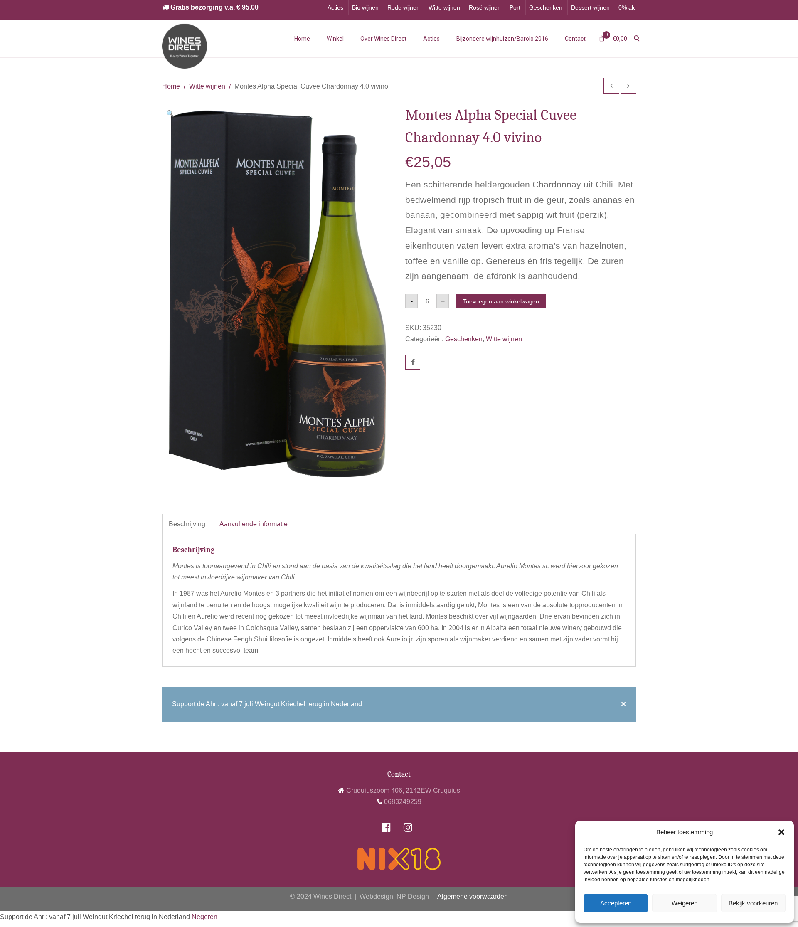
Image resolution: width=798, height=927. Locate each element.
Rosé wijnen (485, 7)
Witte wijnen (444, 7)
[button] (781, 832)
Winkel (335, 38)
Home (302, 38)
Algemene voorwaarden (472, 896)
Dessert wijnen (590, 7)
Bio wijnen (365, 7)
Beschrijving (187, 524)
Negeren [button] (204, 916)
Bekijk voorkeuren (753, 903)
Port (515, 7)
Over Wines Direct (383, 38)
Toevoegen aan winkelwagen (501, 301)
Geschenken (545, 7)
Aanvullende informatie (253, 524)
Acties (335, 7)
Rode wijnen (403, 7)
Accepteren (615, 903)
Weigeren (684, 903)
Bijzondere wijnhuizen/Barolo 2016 (502, 38)
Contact (575, 38)
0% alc (627, 7)
